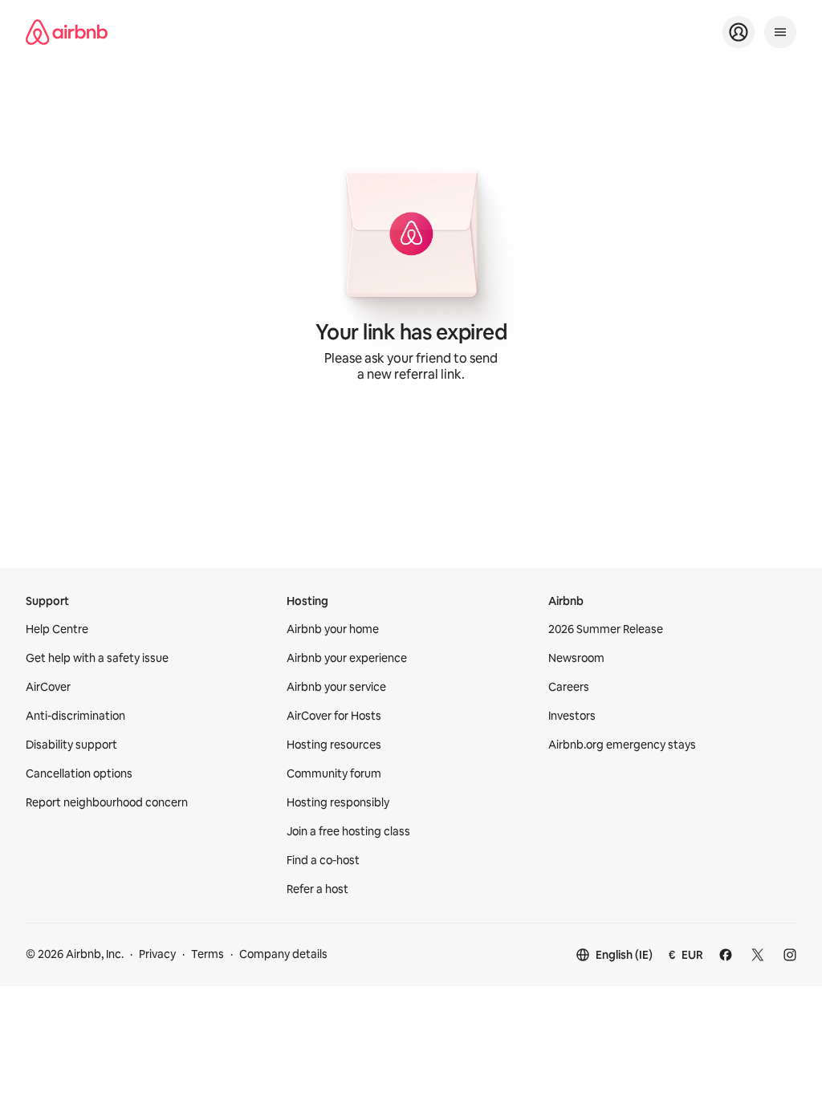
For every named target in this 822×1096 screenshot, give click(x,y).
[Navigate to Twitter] (757, 954)
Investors (572, 715)
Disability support (71, 744)
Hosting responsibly (338, 802)
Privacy (157, 954)
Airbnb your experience (347, 658)
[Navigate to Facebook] (725, 954)
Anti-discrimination (75, 715)
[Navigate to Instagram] (789, 954)
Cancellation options (79, 773)
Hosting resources (334, 744)
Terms (207, 954)
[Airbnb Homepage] (67, 32)
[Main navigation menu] (780, 32)
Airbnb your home (333, 629)
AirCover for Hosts (334, 715)
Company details (283, 954)
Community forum (334, 773)
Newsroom (576, 658)
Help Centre (57, 629)
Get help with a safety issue (97, 658)
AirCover (48, 687)
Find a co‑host (323, 860)
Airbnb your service (336, 687)
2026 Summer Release (605, 629)
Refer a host (317, 889)
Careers (568, 687)
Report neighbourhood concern (107, 802)
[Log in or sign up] (738, 32)
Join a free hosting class (348, 831)
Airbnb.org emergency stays (622, 744)
